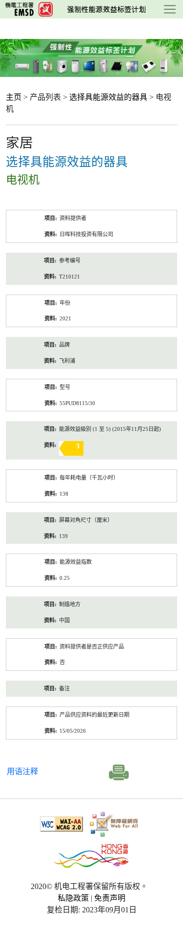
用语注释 (22, 771)
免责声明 (109, 898)
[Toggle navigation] (170, 9)
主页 (13, 97)
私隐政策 (73, 898)
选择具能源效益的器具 (108, 97)
